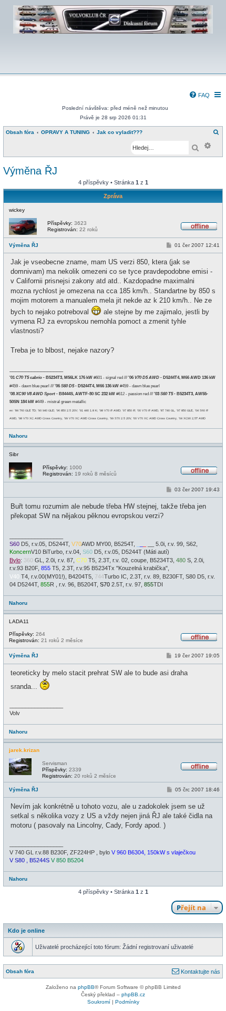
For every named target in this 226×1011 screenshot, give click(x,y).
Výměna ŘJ (30, 171)
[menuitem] (199, 95)
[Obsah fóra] (113, 66)
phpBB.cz (133, 994)
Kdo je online (26, 930)
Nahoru (18, 436)
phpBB (86, 987)
